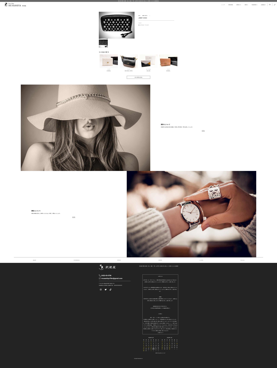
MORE (203, 130)
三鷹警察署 (160, 260)
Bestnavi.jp (242, 260)
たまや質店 (201, 260)
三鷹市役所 (119, 260)
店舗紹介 (263, 4)
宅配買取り (254, 4)
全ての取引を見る (138, 77)
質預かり (238, 4)
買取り (246, 4)
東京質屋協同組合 (77, 260)
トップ (223, 4)
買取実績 (230, 4)
